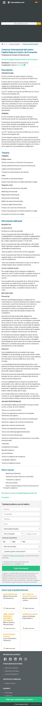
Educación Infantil (12, 483)
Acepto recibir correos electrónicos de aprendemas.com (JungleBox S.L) (15, 563)
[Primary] (39, 23)
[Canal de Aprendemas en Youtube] (20, 659)
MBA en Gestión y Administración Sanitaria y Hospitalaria (10, 624)
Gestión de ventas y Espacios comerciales (20, 476)
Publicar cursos (10, 683)
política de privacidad (17, 556)
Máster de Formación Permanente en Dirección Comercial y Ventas (10, 597)
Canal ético (8, 696)
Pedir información (21, 568)
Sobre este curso (10, 608)
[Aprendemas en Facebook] (5, 659)
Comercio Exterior (14, 44)
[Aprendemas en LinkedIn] (15, 659)
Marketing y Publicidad (13, 473)
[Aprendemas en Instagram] (25, 659)
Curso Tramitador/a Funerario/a (9, 639)
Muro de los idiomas (11, 668)
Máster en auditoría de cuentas (29, 599)
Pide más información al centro (20, 699)
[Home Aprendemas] (3, 44)
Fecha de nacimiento (9, 538)
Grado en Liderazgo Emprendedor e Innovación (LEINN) (28, 617)
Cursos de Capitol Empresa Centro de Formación (20, 59)
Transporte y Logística (13, 479)
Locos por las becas (11, 674)
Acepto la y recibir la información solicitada (20, 557)
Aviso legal (8, 692)
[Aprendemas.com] (16, 2)
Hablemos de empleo (12, 671)
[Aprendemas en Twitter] (10, 659)
